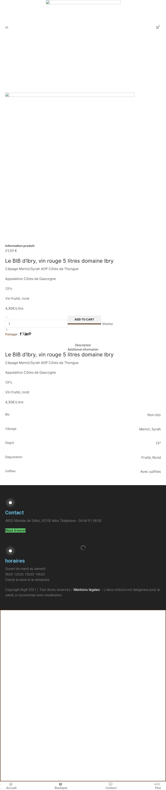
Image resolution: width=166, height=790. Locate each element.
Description (83, 345)
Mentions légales (86, 590)
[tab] (83, 345)
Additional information (83, 349)
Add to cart (84, 319)
